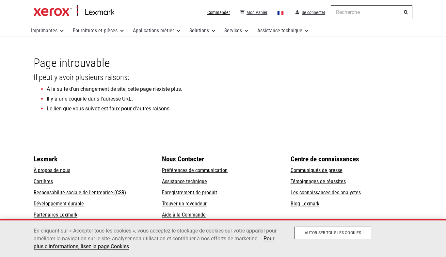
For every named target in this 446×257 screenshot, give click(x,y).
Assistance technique (279, 30)
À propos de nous (52, 170)
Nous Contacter (183, 159)
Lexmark (45, 159)
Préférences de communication (195, 170)
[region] (223, 238)
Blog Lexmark (305, 204)
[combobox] (371, 12)
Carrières (43, 181)
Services (233, 30)
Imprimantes (44, 30)
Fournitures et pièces (95, 30)
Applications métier (153, 30)
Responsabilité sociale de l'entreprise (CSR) (80, 192)
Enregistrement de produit (189, 192)
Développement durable (59, 204)
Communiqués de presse (316, 170)
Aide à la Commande (184, 215)
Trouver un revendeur (184, 204)
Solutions (199, 30)
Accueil (74, 10)
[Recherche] (405, 12)
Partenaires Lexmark (55, 215)
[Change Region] (281, 12)
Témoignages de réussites (318, 181)
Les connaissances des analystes (326, 192)
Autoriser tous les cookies (333, 233)
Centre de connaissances (325, 159)
